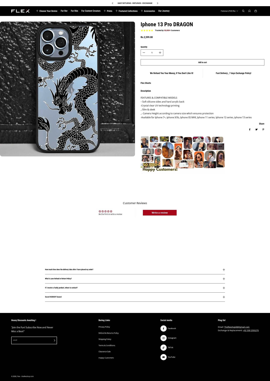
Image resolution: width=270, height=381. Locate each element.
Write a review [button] (160, 212)
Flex (18, 376)
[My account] (249, 11)
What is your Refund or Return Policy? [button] (58, 279)
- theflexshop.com (27, 376)
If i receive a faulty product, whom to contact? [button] (61, 288)
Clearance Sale (105, 351)
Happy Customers (106, 357)
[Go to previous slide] (112, 3)
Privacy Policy (104, 327)
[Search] (243, 11)
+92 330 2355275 (251, 330)
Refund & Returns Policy (109, 333)
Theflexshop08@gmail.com (236, 327)
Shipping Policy (105, 339)
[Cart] (256, 11)
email (15, 340)
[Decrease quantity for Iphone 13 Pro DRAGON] (144, 53)
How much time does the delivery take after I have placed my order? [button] (69, 270)
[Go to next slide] (157, 3)
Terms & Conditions (107, 345)
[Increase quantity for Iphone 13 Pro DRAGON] (160, 53)
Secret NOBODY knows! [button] (53, 297)
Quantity (144, 47)
